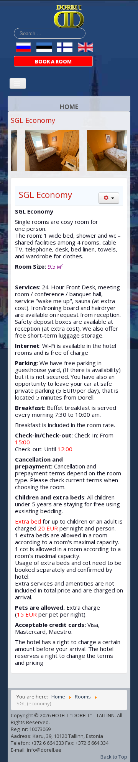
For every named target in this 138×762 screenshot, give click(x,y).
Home (69, 107)
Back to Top (113, 756)
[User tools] (109, 198)
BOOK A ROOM (53, 61)
